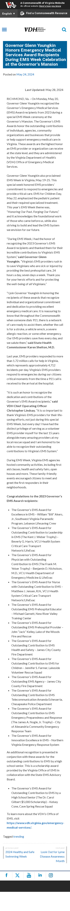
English (8, 13)
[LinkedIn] (41, 875)
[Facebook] (7, 875)
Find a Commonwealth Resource (46, 13)
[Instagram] (52, 875)
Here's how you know (50, 6)
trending (18, 836)
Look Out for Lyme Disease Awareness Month (52, 856)
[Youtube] (29, 875)
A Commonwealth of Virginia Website (42, 2)
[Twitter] (18, 875)
